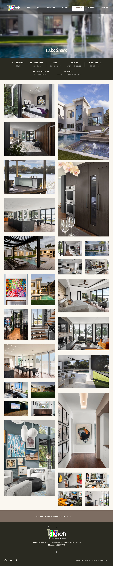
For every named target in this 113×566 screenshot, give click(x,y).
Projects (78, 7)
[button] (56, 552)
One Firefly (86, 560)
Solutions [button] (51, 7)
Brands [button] (65, 7)
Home (28, 7)
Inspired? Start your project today (52, 516)
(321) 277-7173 (59, 545)
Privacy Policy (104, 560)
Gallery (91, 7)
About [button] (39, 7)
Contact (104, 7)
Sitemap (94, 560)
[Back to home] (13, 7)
